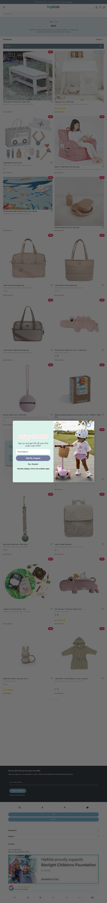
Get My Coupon (33, 458)
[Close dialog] (89, 425)
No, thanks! (33, 464)
